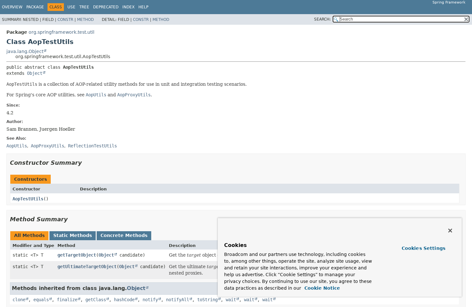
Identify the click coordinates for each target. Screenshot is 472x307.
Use (71, 7)
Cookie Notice (321, 288)
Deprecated (105, 7)
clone (19, 299)
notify (150, 299)
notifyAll (177, 299)
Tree (84, 7)
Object (34, 73)
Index (128, 7)
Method (85, 19)
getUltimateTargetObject (87, 266)
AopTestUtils (28, 198)
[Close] (450, 231)
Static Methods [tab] (72, 235)
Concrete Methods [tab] (124, 235)
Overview (12, 7)
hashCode (124, 299)
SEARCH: (322, 19)
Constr (65, 19)
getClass (95, 299)
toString (207, 299)
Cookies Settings (423, 248)
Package (35, 7)
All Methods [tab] (29, 235)
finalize (67, 299)
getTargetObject (76, 255)
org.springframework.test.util (61, 32)
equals (41, 299)
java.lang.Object (24, 51)
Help (143, 7)
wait (231, 299)
